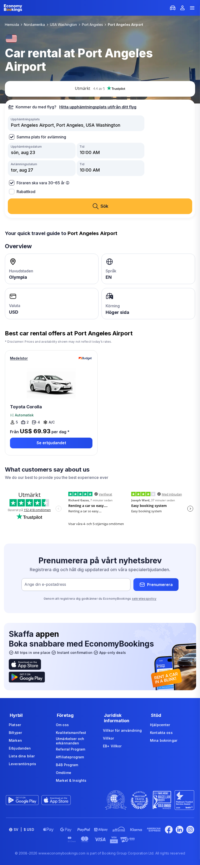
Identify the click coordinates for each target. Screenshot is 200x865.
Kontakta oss (161, 733)
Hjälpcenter (160, 725)
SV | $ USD (24, 829)
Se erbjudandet (51, 442)
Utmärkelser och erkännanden (70, 741)
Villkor (108, 738)
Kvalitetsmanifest (71, 733)
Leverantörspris (22, 764)
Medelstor (19, 358)
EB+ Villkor (112, 746)
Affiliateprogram (70, 757)
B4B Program (67, 765)
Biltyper (15, 733)
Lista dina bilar (22, 756)
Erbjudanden (20, 748)
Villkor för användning (122, 730)
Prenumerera (160, 584)
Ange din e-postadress (45, 584)
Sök (104, 206)
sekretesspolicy (144, 598)
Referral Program (70, 749)
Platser (15, 725)
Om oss (62, 725)
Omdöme (63, 773)
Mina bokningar (163, 740)
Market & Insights (71, 780)
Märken (15, 740)
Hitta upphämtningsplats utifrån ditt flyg (97, 106)
